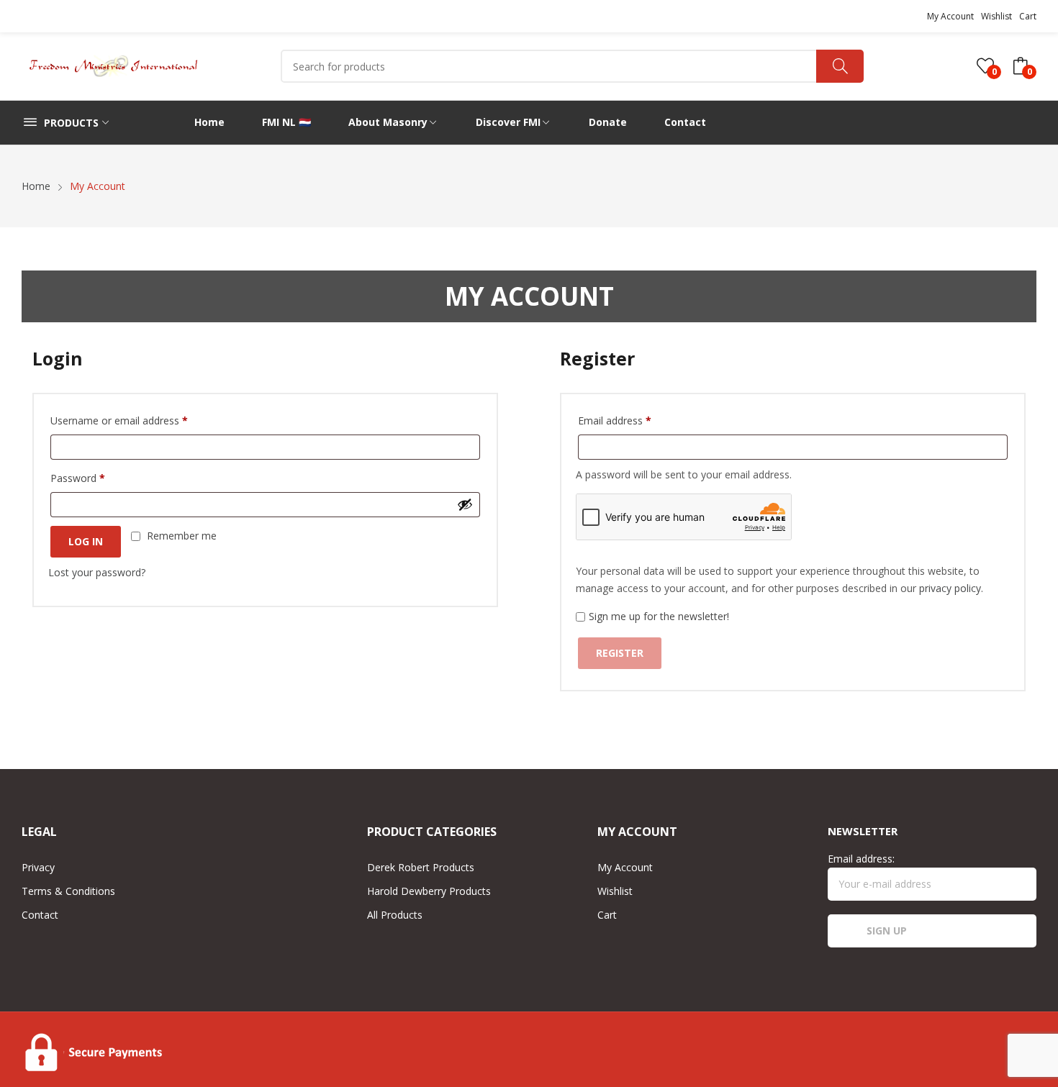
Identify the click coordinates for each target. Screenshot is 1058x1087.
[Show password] (465, 504)
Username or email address (119, 420)
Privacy (38, 867)
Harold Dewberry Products (429, 891)
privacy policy (950, 588)
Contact (40, 915)
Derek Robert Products (420, 867)
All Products (394, 915)
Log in (85, 541)
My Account (950, 16)
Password (77, 478)
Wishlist (996, 16)
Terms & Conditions (68, 891)
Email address (614, 420)
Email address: (861, 858)
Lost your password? (96, 572)
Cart (1027, 16)
